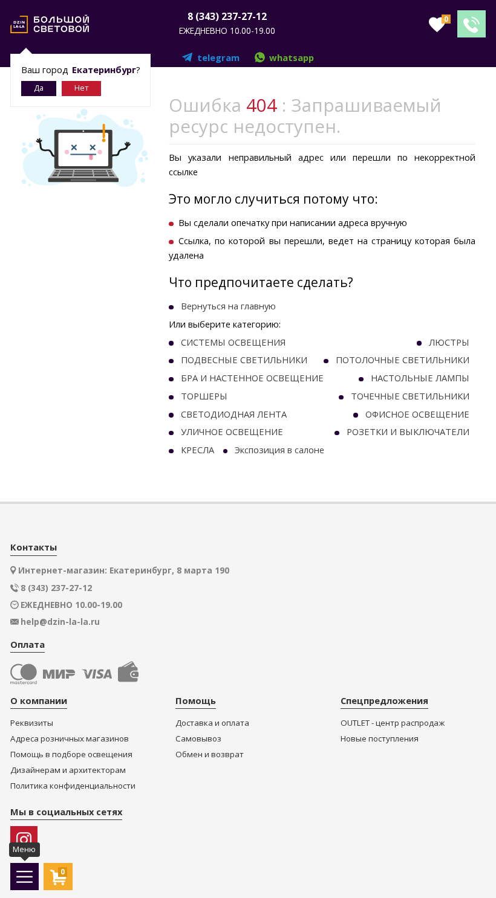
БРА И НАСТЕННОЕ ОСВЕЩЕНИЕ (252, 378)
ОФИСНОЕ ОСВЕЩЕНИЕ (417, 414)
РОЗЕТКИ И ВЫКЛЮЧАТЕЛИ (408, 431)
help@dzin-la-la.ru (60, 621)
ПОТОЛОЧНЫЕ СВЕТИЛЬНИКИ (402, 360)
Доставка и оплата (212, 723)
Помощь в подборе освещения (71, 754)
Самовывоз (198, 738)
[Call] (471, 23)
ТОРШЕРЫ (204, 396)
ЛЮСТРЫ (449, 342)
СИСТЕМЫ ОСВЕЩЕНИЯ (233, 342)
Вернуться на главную (228, 306)
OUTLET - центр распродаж (393, 723)
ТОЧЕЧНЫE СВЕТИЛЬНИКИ (410, 396)
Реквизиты (31, 723)
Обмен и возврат (209, 754)
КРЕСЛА (197, 450)
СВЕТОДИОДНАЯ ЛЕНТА (234, 414)
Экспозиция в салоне (279, 450)
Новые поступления (380, 738)
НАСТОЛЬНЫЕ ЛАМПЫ (420, 378)
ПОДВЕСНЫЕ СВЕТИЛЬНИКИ (244, 360)
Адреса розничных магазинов (69, 738)
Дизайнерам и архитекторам (68, 770)
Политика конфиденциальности (72, 785)
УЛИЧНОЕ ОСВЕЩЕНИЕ (232, 431)
